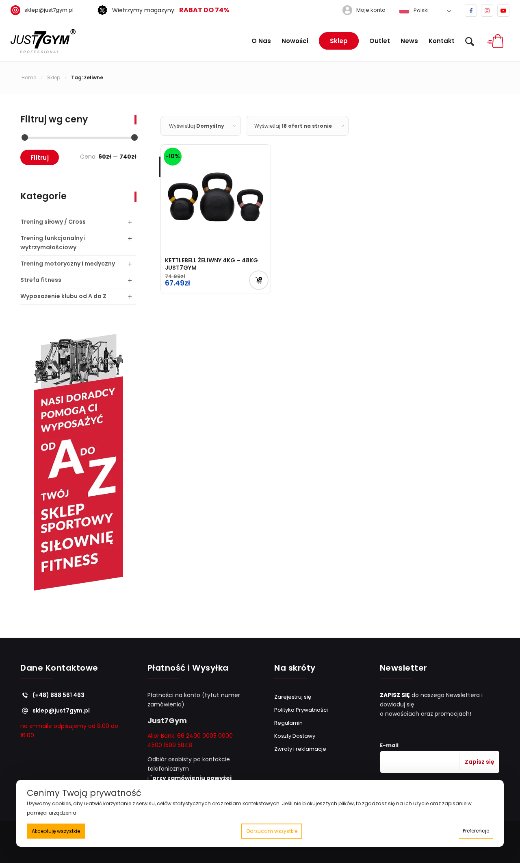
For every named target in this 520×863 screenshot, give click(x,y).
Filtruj (39, 157)
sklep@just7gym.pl (49, 10)
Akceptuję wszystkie (56, 831)
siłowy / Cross (53, 222)
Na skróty (295, 668)
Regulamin (288, 723)
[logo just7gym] (43, 41)
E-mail (389, 745)
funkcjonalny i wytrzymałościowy (53, 242)
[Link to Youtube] (503, 10)
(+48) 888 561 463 (58, 695)
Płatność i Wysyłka (188, 668)
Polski (420, 10)
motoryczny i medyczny (67, 263)
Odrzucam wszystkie (271, 831)
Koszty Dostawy (294, 736)
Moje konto (371, 10)
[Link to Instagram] (487, 10)
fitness (40, 280)
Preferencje (476, 830)
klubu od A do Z (63, 296)
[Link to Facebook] (471, 10)
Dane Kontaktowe (59, 668)
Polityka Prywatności (301, 710)
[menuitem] (45, 10)
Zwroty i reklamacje (300, 749)
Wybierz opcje (259, 280)
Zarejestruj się (292, 697)
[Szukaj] (469, 41)
